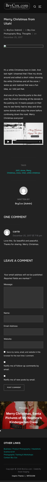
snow (18, 173)
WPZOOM (31, 476)
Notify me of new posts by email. (19, 379)
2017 (17, 170)
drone (22, 170)
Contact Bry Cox (10, 457)
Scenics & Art (9, 452)
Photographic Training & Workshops (18, 455)
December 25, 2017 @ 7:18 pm (27, 235)
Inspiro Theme (18, 476)
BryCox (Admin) (14, 30)
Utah (24, 173)
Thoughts (26, 33)
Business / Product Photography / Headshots (22, 449)
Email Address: (11, 326)
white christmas (33, 173)
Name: (7, 313)
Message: (8, 284)
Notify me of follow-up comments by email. (21, 367)
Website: (8, 339)
